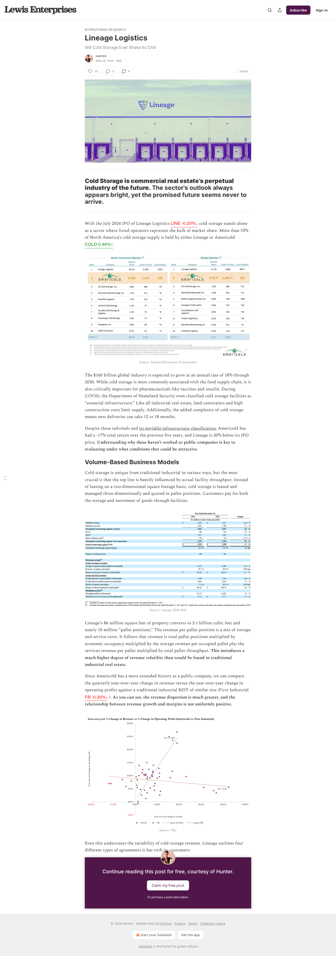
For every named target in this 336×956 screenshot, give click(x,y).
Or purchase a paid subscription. (168, 897)
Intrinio (166, 923)
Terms (192, 923)
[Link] (78, 191)
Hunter (101, 56)
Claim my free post (168, 885)
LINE (184, 223)
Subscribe (298, 10)
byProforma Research (105, 30)
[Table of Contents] (5, 478)
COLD (99, 244)
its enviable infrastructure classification (177, 428)
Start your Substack (156, 935)
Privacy (179, 923)
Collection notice (212, 923)
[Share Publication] (279, 10)
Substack (145, 946)
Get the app (190, 935)
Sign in (322, 10)
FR (96, 697)
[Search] (269, 10)
